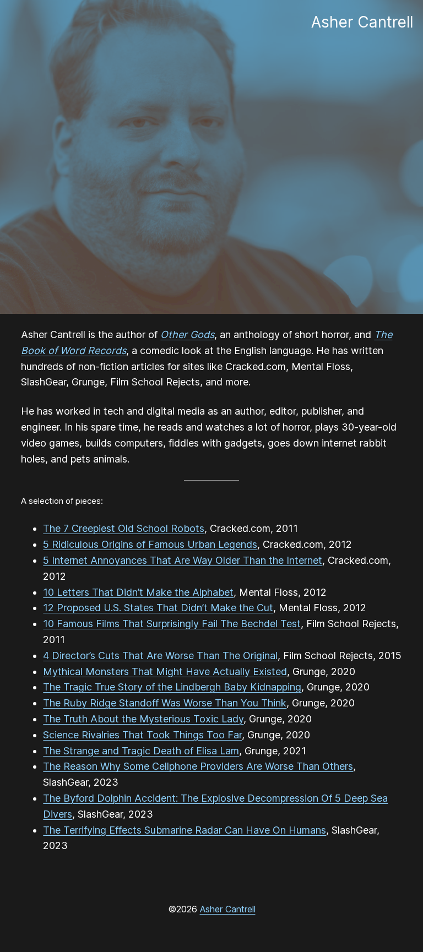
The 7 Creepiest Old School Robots (123, 528)
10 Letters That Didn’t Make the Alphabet (138, 592)
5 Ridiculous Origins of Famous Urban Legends (150, 544)
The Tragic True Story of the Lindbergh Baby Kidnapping (172, 687)
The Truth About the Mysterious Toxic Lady (143, 719)
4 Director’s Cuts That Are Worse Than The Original (160, 655)
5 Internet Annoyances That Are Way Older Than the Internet (182, 560)
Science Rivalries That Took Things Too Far (142, 735)
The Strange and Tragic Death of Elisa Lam (141, 751)
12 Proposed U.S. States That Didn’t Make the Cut (158, 607)
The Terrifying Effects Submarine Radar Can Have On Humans (184, 830)
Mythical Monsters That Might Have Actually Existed (165, 671)
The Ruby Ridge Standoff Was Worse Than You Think (164, 703)
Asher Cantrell (228, 909)
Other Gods (187, 334)
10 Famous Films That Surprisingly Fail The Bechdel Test (172, 623)
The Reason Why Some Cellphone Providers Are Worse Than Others (198, 766)
